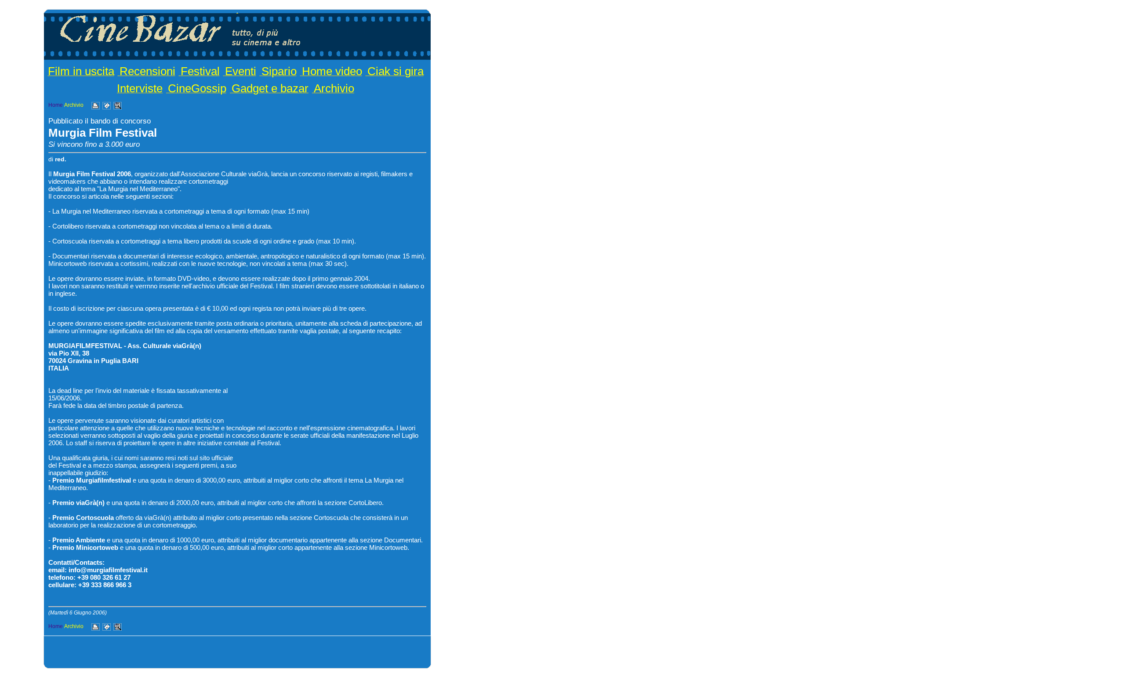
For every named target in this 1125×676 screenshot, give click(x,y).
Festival (200, 71)
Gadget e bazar (270, 88)
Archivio (334, 88)
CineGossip (197, 88)
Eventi (240, 71)
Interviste (140, 88)
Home (55, 105)
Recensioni (147, 71)
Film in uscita (81, 71)
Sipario (279, 71)
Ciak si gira (395, 71)
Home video (332, 71)
